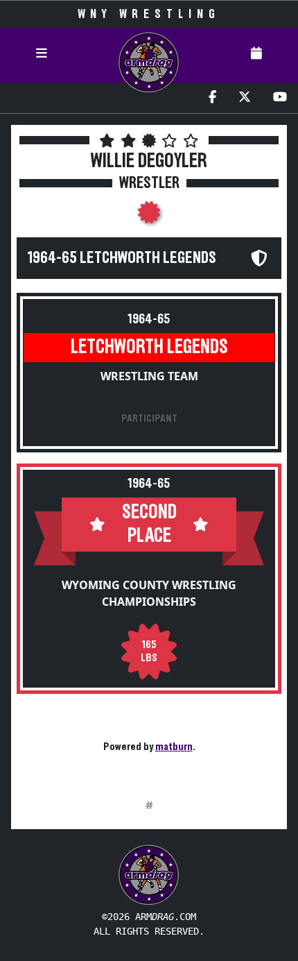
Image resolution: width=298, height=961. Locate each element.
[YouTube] (280, 98)
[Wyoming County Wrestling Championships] (149, 216)
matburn (174, 746)
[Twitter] (244, 98)
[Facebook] (212, 98)
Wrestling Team (149, 376)
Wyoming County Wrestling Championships (149, 593)
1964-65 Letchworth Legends (122, 258)
